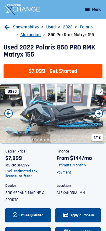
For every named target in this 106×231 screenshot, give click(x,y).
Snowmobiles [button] (26, 27)
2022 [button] (67, 27)
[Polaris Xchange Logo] (22, 9)
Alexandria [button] (30, 35)
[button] (7, 27)
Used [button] (51, 27)
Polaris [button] (86, 27)
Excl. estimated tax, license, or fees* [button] (21, 174)
